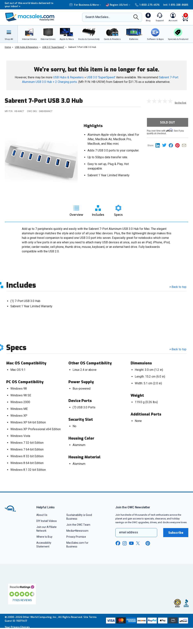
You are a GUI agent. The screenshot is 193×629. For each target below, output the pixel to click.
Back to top (179, 287)
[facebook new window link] (117, 543)
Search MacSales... (97, 17)
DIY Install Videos (46, 520)
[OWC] (30, 17)
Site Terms (90, 617)
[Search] (136, 17)
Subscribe (175, 533)
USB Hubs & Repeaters (68, 77)
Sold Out (167, 122)
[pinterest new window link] (148, 543)
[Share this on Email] (185, 145)
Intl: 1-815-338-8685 (175, 4)
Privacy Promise (76, 536)
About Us (41, 514)
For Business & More (86, 4)
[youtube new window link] (131, 543)
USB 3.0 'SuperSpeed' (101, 77)
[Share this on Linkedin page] (158, 145)
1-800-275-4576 (149, 4)
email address (128, 532)
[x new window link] (138, 543)
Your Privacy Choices (17, 627)
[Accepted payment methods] (146, 620)
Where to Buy (44, 536)
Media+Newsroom (77, 530)
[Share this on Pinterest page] (178, 145)
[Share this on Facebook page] (172, 145)
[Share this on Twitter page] (165, 145)
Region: (119, 4)
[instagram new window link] (125, 543)
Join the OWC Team (78, 524)
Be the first (180, 102)
